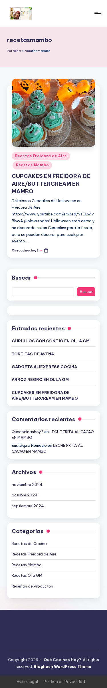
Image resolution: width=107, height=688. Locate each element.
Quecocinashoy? (27, 431)
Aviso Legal (27, 681)
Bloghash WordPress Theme (62, 666)
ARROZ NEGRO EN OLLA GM (40, 379)
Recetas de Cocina (29, 543)
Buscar (21, 277)
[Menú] (97, 13)
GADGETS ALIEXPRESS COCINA (44, 366)
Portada (14, 51)
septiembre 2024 (28, 505)
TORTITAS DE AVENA (33, 353)
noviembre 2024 (27, 484)
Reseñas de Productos (32, 586)
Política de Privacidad (64, 681)
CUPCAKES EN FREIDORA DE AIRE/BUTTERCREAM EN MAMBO (51, 184)
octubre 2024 (25, 495)
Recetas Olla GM (27, 575)
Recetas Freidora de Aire (41, 156)
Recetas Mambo (32, 165)
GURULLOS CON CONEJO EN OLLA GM (51, 340)
